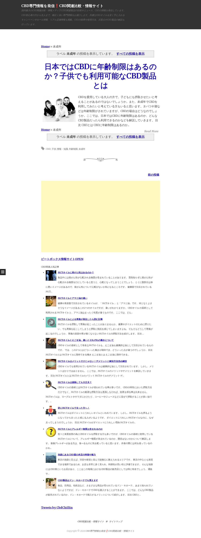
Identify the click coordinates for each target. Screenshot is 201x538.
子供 (54, 149)
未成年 (82, 149)
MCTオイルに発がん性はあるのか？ (76, 272)
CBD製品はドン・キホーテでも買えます (78, 480)
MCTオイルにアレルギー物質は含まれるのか (80, 429)
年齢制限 (73, 149)
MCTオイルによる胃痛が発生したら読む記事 (80, 319)
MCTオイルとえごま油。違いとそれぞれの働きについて (86, 340)
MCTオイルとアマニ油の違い (72, 298)
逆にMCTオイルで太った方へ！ (74, 407)
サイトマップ (115, 521)
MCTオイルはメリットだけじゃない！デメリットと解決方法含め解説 (92, 361)
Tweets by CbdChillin (57, 507)
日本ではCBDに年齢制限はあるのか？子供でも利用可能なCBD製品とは (100, 76)
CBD (48, 149)
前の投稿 (153, 175)
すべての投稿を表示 (130, 54)
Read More (151, 131)
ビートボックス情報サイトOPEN (62, 259)
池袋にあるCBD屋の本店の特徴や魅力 (77, 454)
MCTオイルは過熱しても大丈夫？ (75, 382)
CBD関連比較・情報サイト (91, 521)
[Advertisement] (100, 216)
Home (45, 46)
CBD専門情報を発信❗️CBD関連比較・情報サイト (62, 5)
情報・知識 (62, 149)
